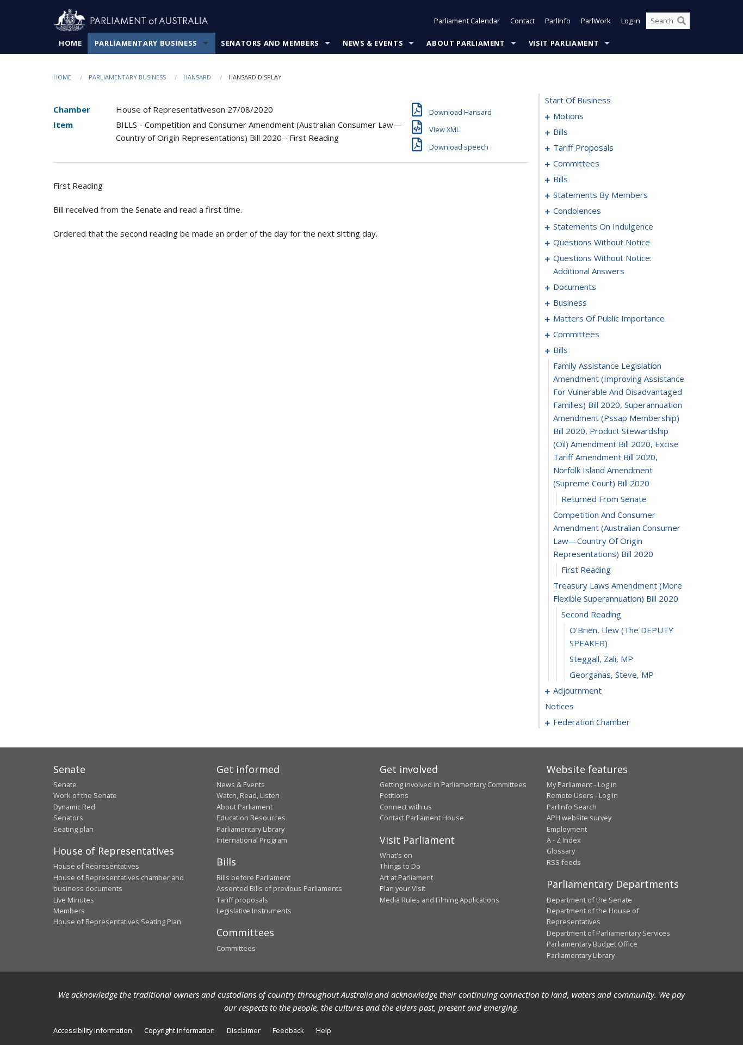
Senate (65, 784)
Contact (522, 21)
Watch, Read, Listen (248, 795)
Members (69, 911)
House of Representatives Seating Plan (117, 921)
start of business (578, 100)
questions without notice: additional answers (602, 264)
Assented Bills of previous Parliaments (279, 888)
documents (574, 286)
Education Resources (251, 818)
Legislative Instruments (254, 911)
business (570, 302)
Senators (68, 818)
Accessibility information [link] (92, 1030)
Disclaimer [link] (244, 1030)
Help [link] (323, 1030)
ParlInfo (558, 21)
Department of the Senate (589, 900)
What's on (396, 855)
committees (576, 163)
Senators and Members (270, 43)
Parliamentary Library (250, 829)
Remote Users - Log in (582, 795)
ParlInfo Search (572, 807)
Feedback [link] (288, 1030)
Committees (236, 948)
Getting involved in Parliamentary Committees (453, 784)
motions (568, 115)
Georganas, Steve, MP (611, 674)
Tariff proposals (242, 900)
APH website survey (579, 818)
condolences (577, 210)
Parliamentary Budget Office (592, 944)
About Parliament (465, 43)
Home (70, 43)
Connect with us (406, 807)
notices (559, 706)
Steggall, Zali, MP (601, 658)
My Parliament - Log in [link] (582, 784)
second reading (591, 614)
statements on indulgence (603, 226)
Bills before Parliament (253, 877)
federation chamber (591, 721)
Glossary (561, 851)
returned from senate (604, 498)
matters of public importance (609, 318)
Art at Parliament (406, 877)
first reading (586, 569)
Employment (567, 829)
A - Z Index (564, 840)
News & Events (373, 43)
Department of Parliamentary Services (608, 933)
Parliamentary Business (146, 43)
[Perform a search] (681, 21)
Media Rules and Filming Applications (439, 900)
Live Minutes (73, 900)
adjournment (577, 690)
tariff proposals (583, 147)
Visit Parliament (564, 43)
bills (560, 131)
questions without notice (601, 242)
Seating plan (73, 829)
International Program (251, 840)
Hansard (197, 77)
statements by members (600, 194)
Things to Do (400, 866)
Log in (630, 21)
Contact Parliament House (422, 818)
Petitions (394, 795)
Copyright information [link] (179, 1030)
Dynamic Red (74, 807)
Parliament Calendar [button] (467, 21)
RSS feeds (564, 862)
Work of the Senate (85, 795)
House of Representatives (96, 866)
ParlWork (596, 21)
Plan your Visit (402, 888)
